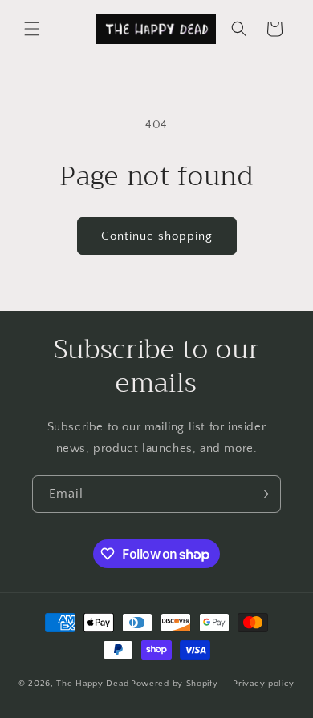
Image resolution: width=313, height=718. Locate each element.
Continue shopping (157, 236)
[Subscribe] (262, 494)
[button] (32, 28)
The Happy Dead (92, 683)
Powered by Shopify (174, 683)
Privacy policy (264, 683)
